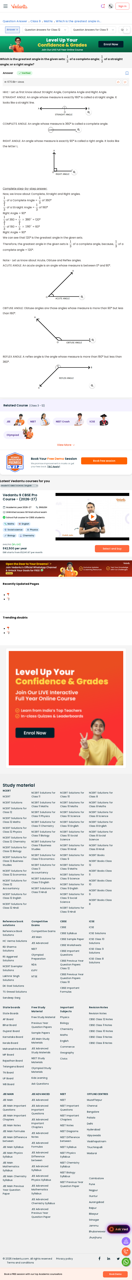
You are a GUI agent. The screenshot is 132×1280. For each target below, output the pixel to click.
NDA (33, 964)
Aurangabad (96, 1202)
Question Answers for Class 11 (90, 29)
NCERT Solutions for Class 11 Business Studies (43, 845)
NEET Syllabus (68, 1147)
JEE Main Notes (12, 1125)
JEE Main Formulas (14, 1131)
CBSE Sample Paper (72, 939)
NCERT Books (96, 855)
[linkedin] (108, 1259)
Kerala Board (10, 1043)
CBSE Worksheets (70, 945)
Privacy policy (64, 1258)
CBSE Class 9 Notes (100, 1037)
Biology (64, 1023)
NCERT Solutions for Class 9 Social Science (72, 898)
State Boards (10, 1013)
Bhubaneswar (97, 1231)
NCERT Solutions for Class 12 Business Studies (15, 861)
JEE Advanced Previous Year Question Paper (41, 1213)
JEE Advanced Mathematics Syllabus (39, 1189)
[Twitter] (118, 1259)
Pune (92, 1184)
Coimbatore (96, 1178)
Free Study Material (43, 1017)
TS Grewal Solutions (15, 991)
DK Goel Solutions (13, 986)
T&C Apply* (53, 466)
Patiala (91, 1117)
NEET (34, 949)
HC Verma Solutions (15, 941)
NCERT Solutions (12, 802)
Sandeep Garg (11, 997)
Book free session (104, 460)
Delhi (90, 1123)
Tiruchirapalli (95, 1147)
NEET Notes (67, 1125)
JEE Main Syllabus (13, 1147)
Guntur (93, 1196)
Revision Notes (98, 1013)
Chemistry (66, 1029)
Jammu (94, 1225)
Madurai (92, 1153)
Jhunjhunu (95, 1237)
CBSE (63, 927)
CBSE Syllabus (68, 933)
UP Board (8, 1078)
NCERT (6, 796)
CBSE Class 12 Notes (101, 1019)
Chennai (92, 1105)
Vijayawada (94, 1135)
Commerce (67, 1046)
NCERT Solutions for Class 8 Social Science (101, 835)
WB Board (8, 1084)
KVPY (34, 970)
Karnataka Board (13, 1037)
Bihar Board (9, 1025)
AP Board (8, 1019)
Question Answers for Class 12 (42, 29)
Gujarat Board (11, 1031)
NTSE (34, 976)
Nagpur (93, 1190)
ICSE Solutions (97, 933)
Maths (48, 21)
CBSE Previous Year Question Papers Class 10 (72, 978)
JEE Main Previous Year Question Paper (13, 1190)
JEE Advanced (39, 943)
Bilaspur (93, 1214)
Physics (64, 1017)
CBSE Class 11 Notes (100, 1025)
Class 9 (35, 21)
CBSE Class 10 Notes (101, 1031)
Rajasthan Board (13, 1060)
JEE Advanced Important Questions (39, 1109)
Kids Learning (39, 1078)
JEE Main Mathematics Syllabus (11, 1166)
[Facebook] (99, 1259)
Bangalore (93, 1112)
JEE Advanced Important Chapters (39, 1123)
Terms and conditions (20, 1262)
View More (64, 445)
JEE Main (36, 937)
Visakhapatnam (96, 1141)
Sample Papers (40, 1033)
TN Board (8, 1072)
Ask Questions (40, 1083)
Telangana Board (13, 1066)
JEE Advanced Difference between (39, 1156)
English (64, 1041)
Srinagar (94, 1220)
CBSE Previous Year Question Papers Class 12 (72, 964)
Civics (63, 1058)
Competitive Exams (43, 931)
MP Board (8, 1054)
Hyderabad (93, 1129)
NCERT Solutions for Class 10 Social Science (72, 835)
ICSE (91, 927)
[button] (14, 422)
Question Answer (15, 21)
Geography (67, 1052)
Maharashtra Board (14, 1049)
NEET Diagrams (69, 1131)
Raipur (93, 1208)
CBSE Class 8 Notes (100, 1043)
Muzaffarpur (94, 1100)
